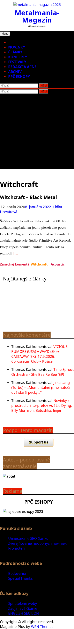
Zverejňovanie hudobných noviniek (37, 543)
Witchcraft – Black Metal (28, 197)
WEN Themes (42, 626)
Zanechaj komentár (15, 264)
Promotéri (16, 548)
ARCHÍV (15, 71)
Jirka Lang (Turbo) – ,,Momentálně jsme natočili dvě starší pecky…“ (41, 387)
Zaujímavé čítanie (22, 608)
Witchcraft (39, 264)
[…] (16, 253)
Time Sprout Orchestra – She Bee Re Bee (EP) (42, 372)
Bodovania (17, 573)
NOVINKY (16, 47)
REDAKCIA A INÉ (22, 66)
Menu (5, 33)
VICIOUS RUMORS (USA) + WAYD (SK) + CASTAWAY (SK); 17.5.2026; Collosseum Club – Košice (39, 354)
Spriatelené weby (22, 603)
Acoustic (58, 264)
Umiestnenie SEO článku (28, 538)
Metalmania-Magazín (37, 16)
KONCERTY (17, 57)
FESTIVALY (17, 62)
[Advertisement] (37, 132)
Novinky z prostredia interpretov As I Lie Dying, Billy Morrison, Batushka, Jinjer (41, 405)
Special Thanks (20, 578)
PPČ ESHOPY (19, 76)
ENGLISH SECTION (23, 613)
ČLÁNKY (15, 52)
